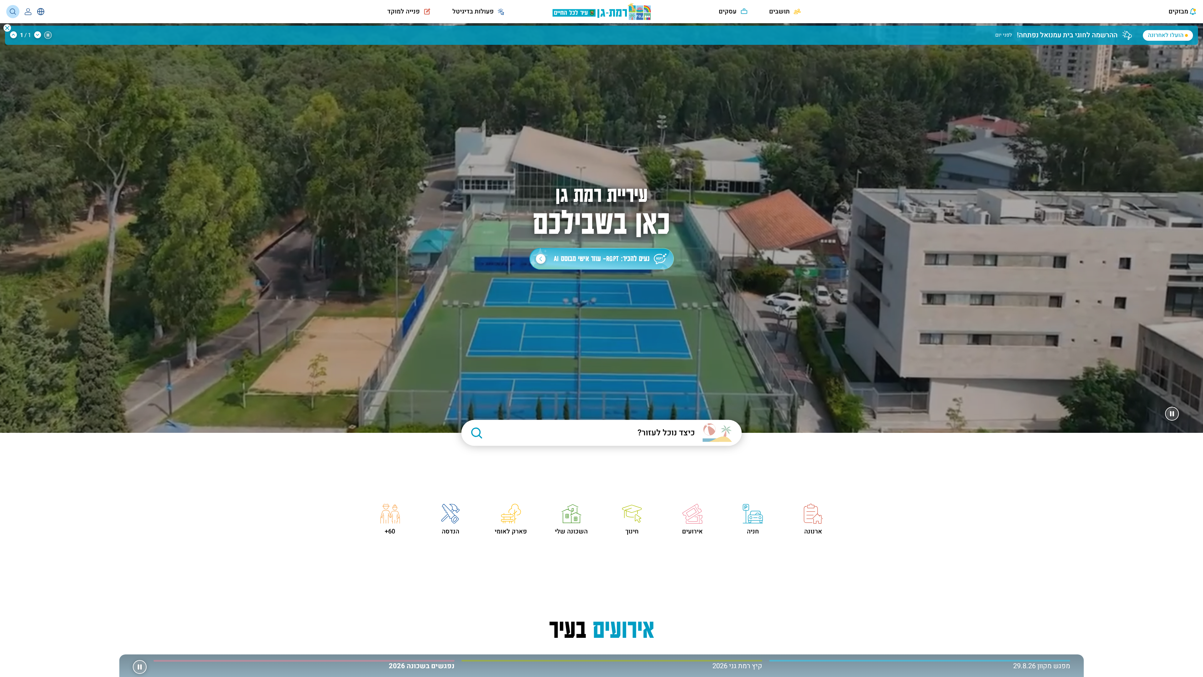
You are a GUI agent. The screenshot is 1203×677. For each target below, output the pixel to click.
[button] (7, 28)
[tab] (919, 665)
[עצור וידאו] (1172, 414)
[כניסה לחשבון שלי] (28, 11)
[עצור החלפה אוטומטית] (48, 35)
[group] (593, 31)
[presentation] (1177, 11)
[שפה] (40, 11)
